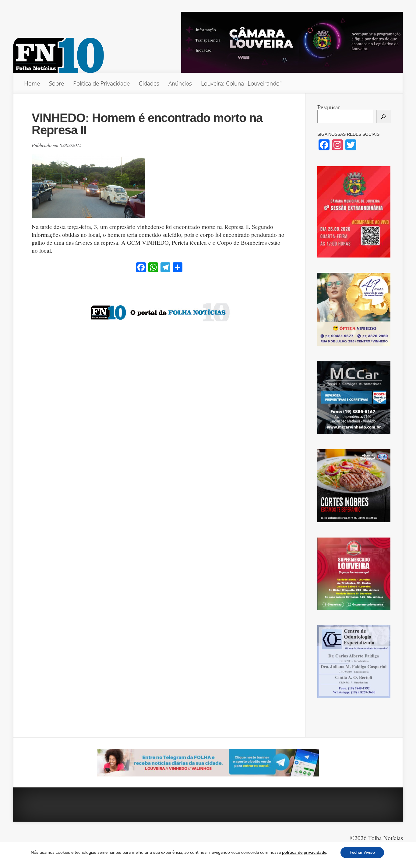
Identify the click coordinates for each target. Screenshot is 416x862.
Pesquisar (328, 107)
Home (32, 83)
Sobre (56, 83)
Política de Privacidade (101, 83)
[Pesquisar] (383, 116)
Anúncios (180, 83)
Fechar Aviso (362, 852)
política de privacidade (304, 852)
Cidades (149, 83)
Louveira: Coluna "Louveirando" (241, 83)
